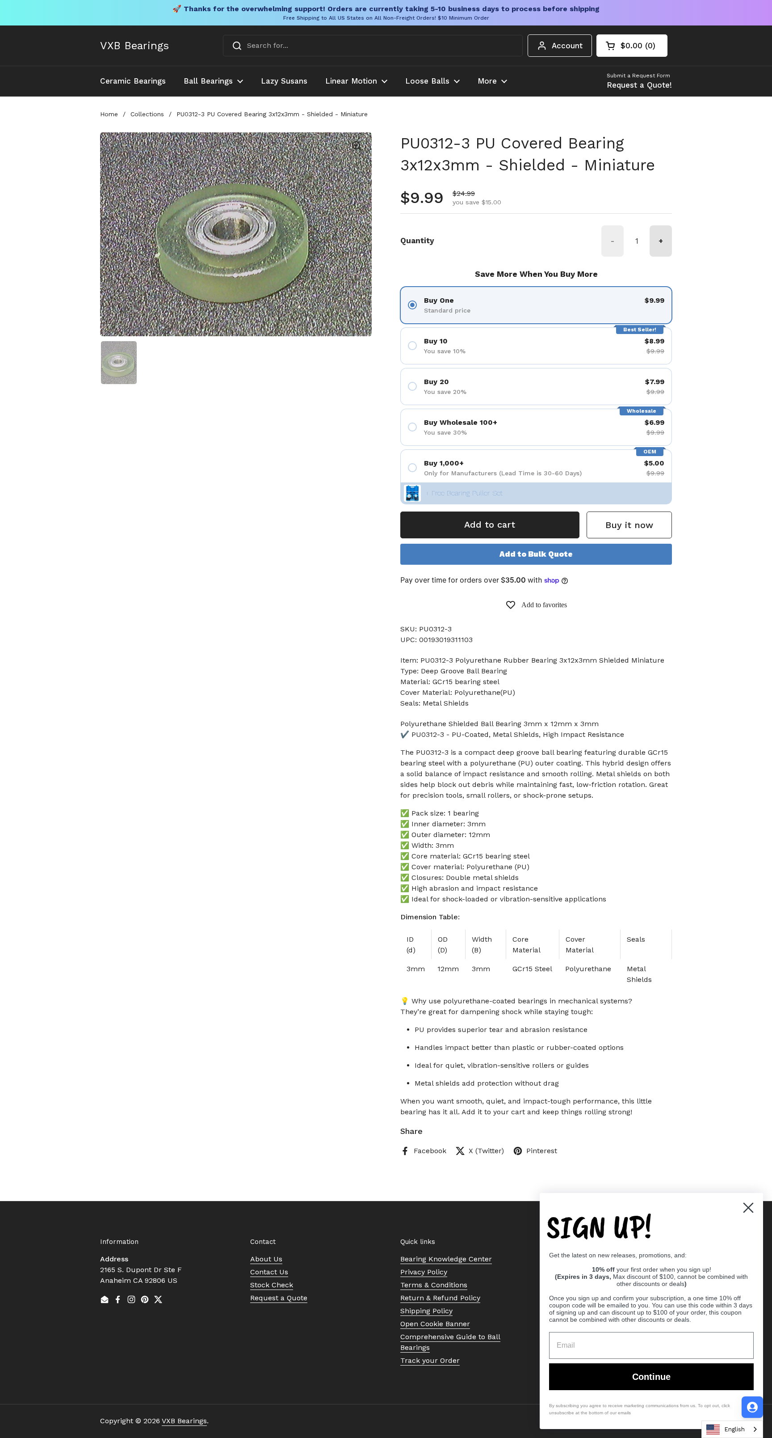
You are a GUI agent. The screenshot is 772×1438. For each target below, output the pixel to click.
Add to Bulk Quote (536, 554)
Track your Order (430, 1360)
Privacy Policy (423, 1272)
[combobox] (373, 45)
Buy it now (629, 525)
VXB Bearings (134, 45)
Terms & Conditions (433, 1285)
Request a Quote (278, 1298)
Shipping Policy (426, 1311)
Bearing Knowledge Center (446, 1259)
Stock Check (271, 1285)
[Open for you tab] (752, 1407)
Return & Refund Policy (440, 1298)
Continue (651, 1377)
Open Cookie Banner (435, 1324)
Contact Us (269, 1272)
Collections (147, 114)
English (734, 1429)
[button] (631, 45)
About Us (266, 1259)
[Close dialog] (748, 1208)
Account (567, 45)
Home (109, 114)
